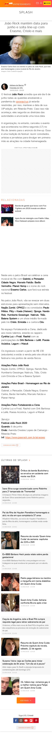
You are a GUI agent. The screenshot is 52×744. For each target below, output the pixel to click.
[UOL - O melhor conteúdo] (9, 3)
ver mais (24, 700)
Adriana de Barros (17, 85)
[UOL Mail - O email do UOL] (37, 3)
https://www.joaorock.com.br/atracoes (25, 437)
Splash (26, 12)
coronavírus (22, 101)
